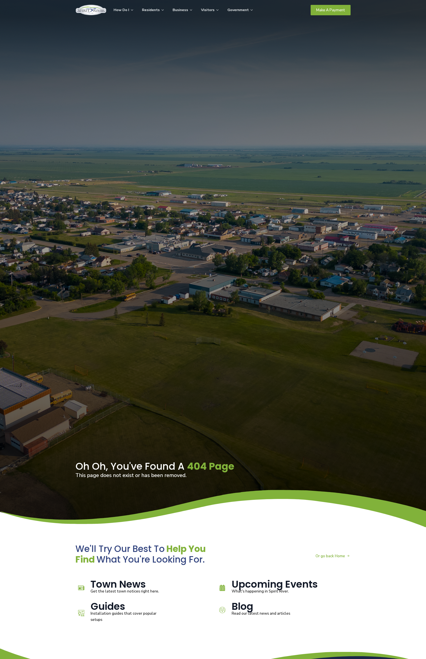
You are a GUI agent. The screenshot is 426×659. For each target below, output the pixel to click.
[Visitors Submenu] (219, 10)
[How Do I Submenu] (133, 10)
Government (238, 10)
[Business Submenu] (192, 10)
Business (180, 10)
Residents (151, 10)
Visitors (208, 10)
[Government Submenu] (253, 10)
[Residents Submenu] (164, 10)
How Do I (121, 10)
